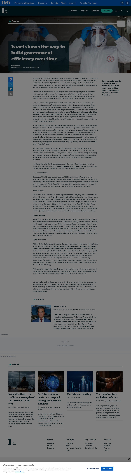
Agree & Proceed (107, 468)
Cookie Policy (19, 471)
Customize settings (93, 468)
